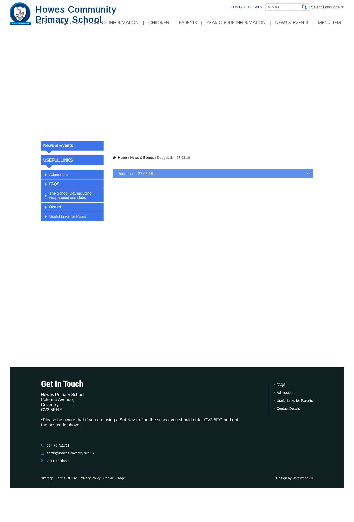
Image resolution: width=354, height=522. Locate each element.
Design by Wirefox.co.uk (294, 478)
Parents (188, 22)
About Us (69, 22)
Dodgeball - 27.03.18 (135, 173)
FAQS (54, 184)
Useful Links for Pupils (67, 216)
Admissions (58, 174)
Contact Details (246, 7)
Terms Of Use (66, 478)
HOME (43, 22)
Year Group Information (236, 22)
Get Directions (58, 461)
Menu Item (329, 22)
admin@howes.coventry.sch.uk (70, 453)
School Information (113, 22)
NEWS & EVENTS (291, 22)
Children (158, 22)
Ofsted (55, 207)
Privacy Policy (90, 478)
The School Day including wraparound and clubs (70, 195)
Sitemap (47, 478)
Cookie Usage (114, 478)
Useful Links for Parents (295, 401)
